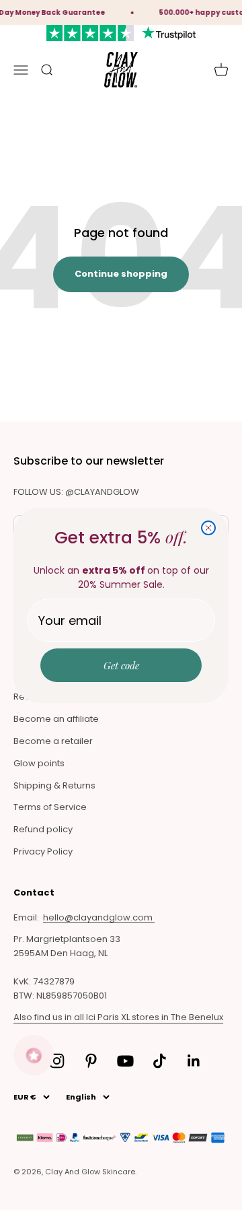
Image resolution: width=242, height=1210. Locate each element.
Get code (121, 665)
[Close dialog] (208, 528)
